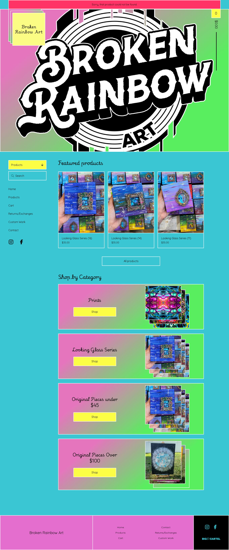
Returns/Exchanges (20, 213)
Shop (95, 311)
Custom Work (16, 222)
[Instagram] (11, 242)
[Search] (12, 175)
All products (131, 261)
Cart (11, 205)
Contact (13, 230)
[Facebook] (21, 242)
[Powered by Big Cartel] (211, 537)
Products (16, 165)
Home (12, 189)
